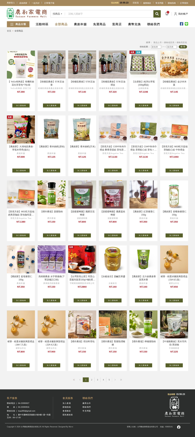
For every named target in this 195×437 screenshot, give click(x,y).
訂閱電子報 (49, 3)
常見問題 (159, 3)
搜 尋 (183, 47)
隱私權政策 (68, 415)
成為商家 (23, 3)
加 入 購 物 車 (21, 105)
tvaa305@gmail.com (26, 411)
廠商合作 (87, 403)
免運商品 (99, 24)
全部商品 (61, 24)
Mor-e (71, 427)
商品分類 (20, 24)
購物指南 (172, 3)
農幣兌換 (134, 24)
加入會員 (67, 403)
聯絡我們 (153, 24)
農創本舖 (80, 24)
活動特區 (42, 24)
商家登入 (11, 3)
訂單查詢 (184, 3)
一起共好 (36, 3)
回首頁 (136, 3)
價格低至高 (169, 42)
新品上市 (157, 42)
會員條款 (67, 411)
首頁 (9, 31)
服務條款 (147, 3)
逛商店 (117, 24)
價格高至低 (182, 42)
